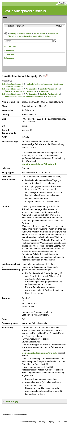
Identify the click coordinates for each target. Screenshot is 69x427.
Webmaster (62, 422)
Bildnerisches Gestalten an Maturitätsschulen (24, 97)
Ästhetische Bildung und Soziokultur (34, 36)
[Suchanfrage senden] (54, 40)
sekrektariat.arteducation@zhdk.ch (39, 353)
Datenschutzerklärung (27, 422)
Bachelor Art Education (50, 89)
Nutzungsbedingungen (47, 422)
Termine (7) (12, 401)
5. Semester (9, 58)
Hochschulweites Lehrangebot (39, 84)
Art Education (39, 34)
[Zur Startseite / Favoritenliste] (5, 34)
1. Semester (9, 51)
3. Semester (9, 54)
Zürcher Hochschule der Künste (14, 415)
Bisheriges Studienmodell (20, 34)
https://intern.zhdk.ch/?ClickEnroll (39, 164)
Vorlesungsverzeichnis (25, 11)
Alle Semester (10, 47)
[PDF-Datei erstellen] (46, 76)
